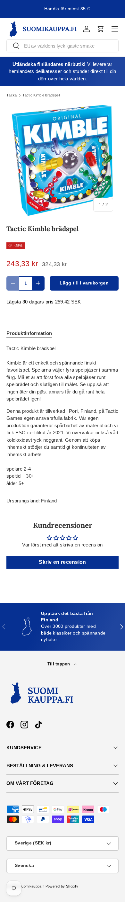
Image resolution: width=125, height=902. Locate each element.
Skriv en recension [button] (62, 562)
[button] (101, 29)
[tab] (29, 333)
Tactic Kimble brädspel (41, 95)
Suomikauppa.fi (31, 886)
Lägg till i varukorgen (84, 283)
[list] (62, 161)
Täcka (11, 95)
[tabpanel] (62, 416)
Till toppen (59, 664)
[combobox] (62, 46)
